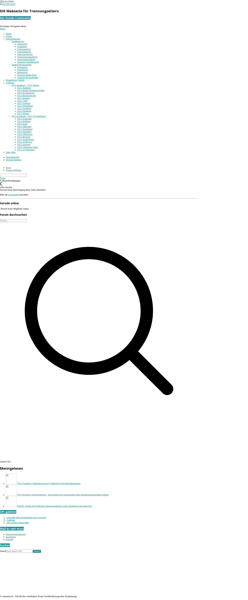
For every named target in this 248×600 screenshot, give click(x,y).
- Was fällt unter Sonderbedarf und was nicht (26, 517)
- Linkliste (10, 520)
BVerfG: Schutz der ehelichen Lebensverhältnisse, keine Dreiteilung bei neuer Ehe (54, 506)
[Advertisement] (86, 440)
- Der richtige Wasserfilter (17, 523)
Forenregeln (13, 195)
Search (3, 551)
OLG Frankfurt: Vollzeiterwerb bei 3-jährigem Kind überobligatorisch (48, 483)
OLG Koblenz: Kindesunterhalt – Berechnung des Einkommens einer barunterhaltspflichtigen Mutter (63, 495)
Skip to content (7, 1)
